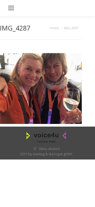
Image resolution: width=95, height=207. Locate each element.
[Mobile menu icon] (11, 8)
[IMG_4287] (41, 88)
